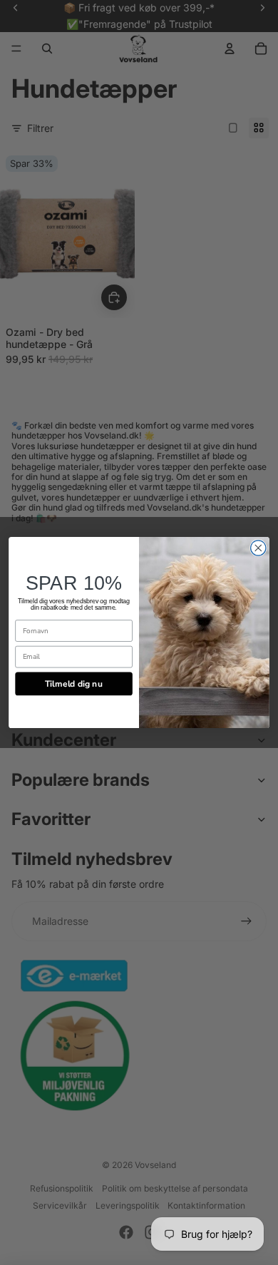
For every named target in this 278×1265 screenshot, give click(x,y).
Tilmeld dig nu (74, 683)
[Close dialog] (258, 548)
